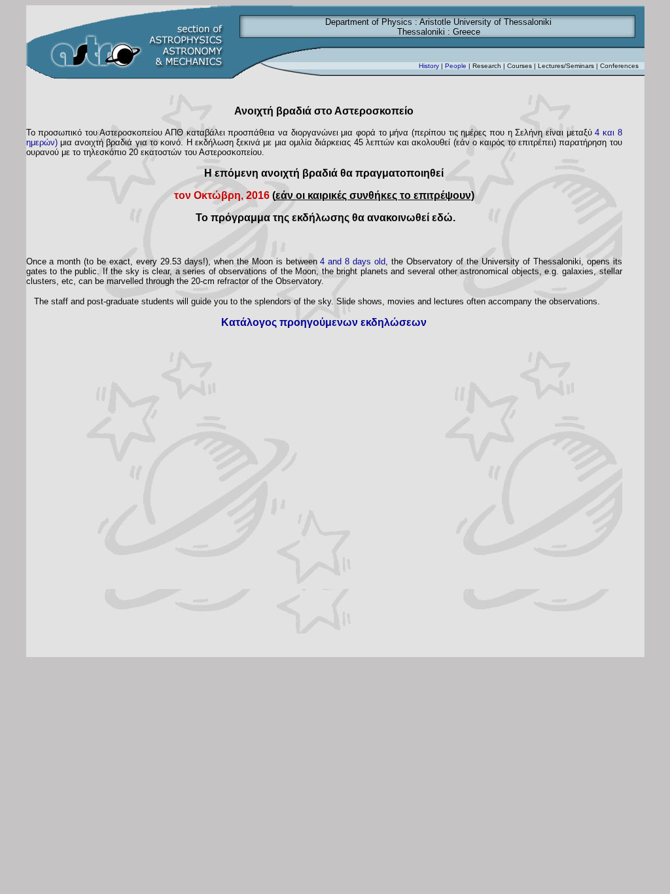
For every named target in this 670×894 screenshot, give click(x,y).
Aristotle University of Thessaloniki (485, 22)
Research (486, 65)
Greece (466, 32)
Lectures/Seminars (566, 65)
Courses (520, 65)
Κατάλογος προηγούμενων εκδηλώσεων (324, 322)
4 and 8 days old (352, 261)
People (456, 65)
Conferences (619, 65)
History (429, 65)
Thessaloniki (421, 32)
